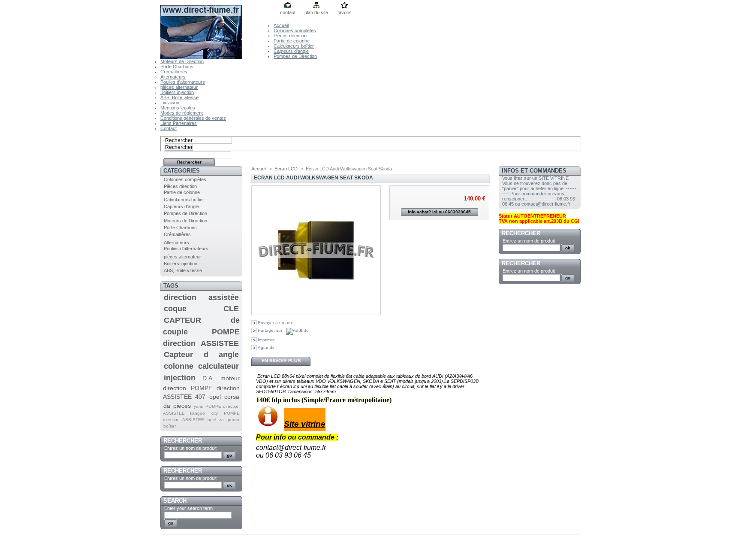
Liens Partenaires (178, 123)
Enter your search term (188, 508)
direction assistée (201, 297)
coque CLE (201, 308)
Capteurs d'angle (291, 51)
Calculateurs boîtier (294, 46)
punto (233, 419)
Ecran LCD (286, 168)
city (214, 413)
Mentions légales (177, 107)
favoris (344, 12)
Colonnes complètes (295, 30)
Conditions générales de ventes (193, 118)
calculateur (218, 366)
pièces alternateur (179, 87)
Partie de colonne (292, 40)
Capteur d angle (201, 354)
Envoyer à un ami (275, 322)
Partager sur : (272, 330)
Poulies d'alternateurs (182, 82)
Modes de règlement (181, 112)
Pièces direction (290, 35)
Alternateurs (173, 76)
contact (287, 12)
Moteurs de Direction (182, 61)
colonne (178, 366)
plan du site (316, 12)
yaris (198, 406)
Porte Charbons (176, 66)
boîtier (169, 426)
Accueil (281, 25)
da (166, 405)
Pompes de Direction (295, 56)
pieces (182, 405)
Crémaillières (173, 71)
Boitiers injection (177, 92)
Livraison (169, 102)
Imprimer (266, 339)
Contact (168, 128)
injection (180, 377)
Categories (181, 170)
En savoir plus (281, 360)
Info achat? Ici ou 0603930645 (439, 211)
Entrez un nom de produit (190, 448)
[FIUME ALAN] (217, 29)
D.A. (208, 378)
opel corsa (224, 396)
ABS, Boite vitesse (179, 97)
